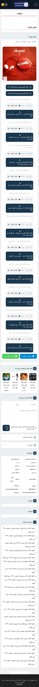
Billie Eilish (32, 489)
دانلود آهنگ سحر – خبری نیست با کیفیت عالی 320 (21, 257)
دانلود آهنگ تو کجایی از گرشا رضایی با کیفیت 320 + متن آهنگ (19, 655)
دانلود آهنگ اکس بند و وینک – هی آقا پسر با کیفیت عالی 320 (20, 234)
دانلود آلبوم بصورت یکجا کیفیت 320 (18, 87)
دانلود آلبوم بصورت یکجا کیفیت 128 (18, 93)
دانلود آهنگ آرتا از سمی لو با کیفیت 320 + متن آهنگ (19, 576)
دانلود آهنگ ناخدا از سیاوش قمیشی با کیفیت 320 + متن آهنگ (20, 537)
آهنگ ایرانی (32, 479)
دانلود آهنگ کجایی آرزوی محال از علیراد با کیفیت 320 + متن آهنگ (19, 662)
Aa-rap (16, 493)
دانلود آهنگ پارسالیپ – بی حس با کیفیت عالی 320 (21, 138)
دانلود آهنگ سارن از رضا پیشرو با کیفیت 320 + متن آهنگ (20, 582)
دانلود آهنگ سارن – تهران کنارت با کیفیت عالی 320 (21, 303)
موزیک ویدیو (14, 459)
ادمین (33, 473)
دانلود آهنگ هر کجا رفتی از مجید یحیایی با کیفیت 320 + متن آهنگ (19, 530)
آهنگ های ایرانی (27, 437)
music (16, 486)
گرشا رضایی (11, 479)
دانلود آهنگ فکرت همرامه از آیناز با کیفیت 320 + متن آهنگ (19, 633)
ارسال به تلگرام (27, 356)
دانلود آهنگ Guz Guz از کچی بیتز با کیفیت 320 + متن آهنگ (19, 648)
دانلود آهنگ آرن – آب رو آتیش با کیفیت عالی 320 (20, 115)
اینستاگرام (32, 469)
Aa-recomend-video (12, 489)
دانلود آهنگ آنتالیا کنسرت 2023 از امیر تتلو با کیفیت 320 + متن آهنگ (20, 545)
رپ (17, 463)
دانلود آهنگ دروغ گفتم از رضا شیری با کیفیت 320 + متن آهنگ (20, 626)
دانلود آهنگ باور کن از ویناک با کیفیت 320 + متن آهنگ (20, 596)
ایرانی (16, 469)
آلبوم (33, 486)
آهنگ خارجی (15, 473)
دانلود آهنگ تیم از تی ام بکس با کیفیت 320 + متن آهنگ (20, 570)
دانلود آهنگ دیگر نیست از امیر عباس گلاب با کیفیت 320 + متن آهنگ (19, 604)
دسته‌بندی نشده (30, 466)
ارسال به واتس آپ (9, 356)
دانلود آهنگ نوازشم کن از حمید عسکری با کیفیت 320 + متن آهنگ (19, 563)
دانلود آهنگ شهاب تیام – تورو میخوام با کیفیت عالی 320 (21, 326)
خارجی (16, 466)
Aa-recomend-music (28, 493)
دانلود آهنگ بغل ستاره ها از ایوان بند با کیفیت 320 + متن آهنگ (19, 589)
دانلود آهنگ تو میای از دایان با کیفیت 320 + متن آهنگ (19, 558)
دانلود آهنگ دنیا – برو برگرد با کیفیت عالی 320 (20, 209)
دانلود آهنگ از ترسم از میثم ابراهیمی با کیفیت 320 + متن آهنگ (20, 552)
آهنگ (16, 479)
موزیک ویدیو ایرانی (30, 459)
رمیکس (33, 463)
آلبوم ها (30, 445)
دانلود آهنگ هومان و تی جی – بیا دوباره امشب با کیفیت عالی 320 (21, 163)
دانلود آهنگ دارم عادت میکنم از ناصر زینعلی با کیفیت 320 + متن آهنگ (19, 618)
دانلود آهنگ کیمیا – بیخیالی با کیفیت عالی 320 (20, 186)
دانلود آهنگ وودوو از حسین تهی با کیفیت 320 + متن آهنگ (19, 611)
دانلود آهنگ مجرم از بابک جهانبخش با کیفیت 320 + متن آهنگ (19, 640)
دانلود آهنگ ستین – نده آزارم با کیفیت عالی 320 (20, 280)
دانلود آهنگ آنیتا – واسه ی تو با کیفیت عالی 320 (20, 349)
